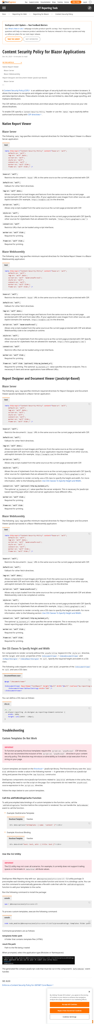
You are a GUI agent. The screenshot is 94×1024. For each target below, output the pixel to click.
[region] (69, 1006)
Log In (85, 2)
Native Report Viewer (11, 67)
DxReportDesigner (10, 659)
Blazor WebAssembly (12, 74)
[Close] (89, 991)
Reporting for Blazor (41, 14)
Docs (4, 14)
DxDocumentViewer (49, 656)
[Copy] (89, 149)
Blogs (54, 2)
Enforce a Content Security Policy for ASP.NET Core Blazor (27, 985)
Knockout (38, 768)
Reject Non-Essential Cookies (70, 1011)
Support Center (34, 2)
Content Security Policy (64, 14)
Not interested (32, 39)
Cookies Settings (69, 1017)
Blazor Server (9, 70)
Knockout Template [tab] (16, 819)
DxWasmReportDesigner (30, 659)
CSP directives (34, 114)
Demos (66, 2)
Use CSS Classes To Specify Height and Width (61, 481)
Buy (26, 2)
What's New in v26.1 (16, 28)
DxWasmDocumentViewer (69, 656)
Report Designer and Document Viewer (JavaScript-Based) (25, 78)
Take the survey (14, 39)
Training (60, 2)
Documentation (45, 2)
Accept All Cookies (69, 1004)
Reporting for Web (19, 14)
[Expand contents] (4, 85)
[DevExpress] (9, 2)
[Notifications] (90, 2)
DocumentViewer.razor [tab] (12, 675)
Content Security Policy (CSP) (16, 90)
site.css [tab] (6, 704)
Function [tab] (30, 819)
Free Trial (76, 2)
